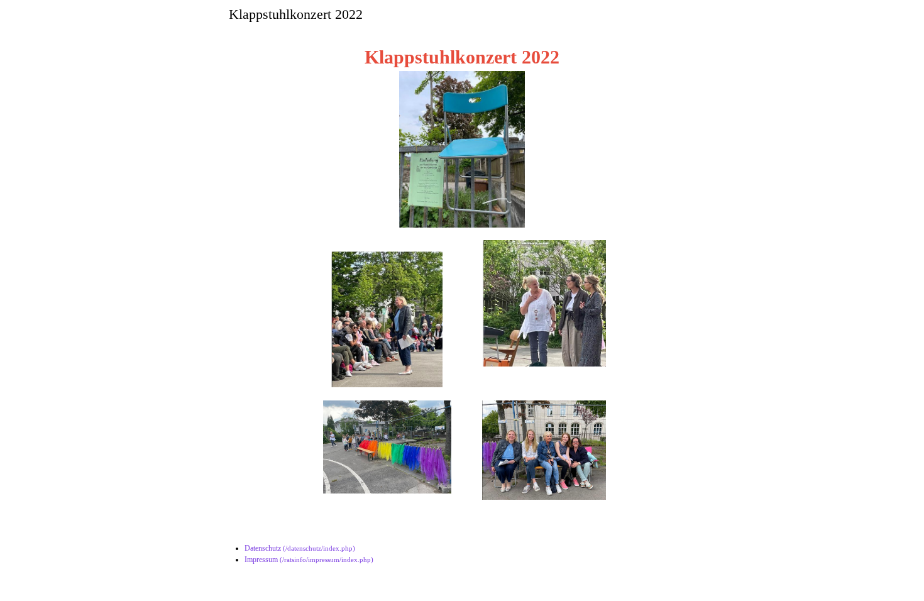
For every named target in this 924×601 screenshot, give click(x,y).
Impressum (261, 559)
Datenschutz (263, 548)
